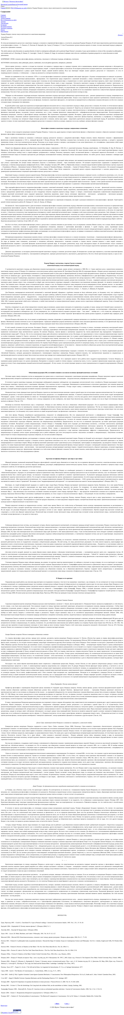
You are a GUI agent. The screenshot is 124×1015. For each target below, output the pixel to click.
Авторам (20, 4)
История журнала (6, 26)
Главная (25, 4)
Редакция (4, 25)
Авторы (3, 21)
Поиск (3, 30)
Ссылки (9, 4)
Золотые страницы (6, 28)
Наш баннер (4, 31)
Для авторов (4, 23)
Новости (14, 4)
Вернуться (4, 1005)
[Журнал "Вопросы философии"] (12, 1)
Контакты (4, 4)
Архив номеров (5, 18)
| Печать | (120, 34)
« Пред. (57, 1003)
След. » (67, 1003)
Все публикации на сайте (19, 8)
